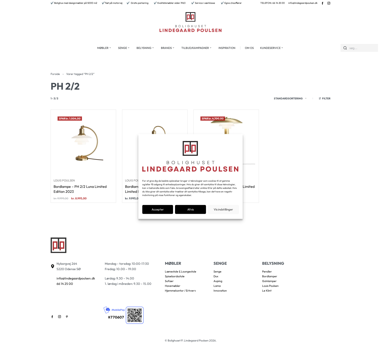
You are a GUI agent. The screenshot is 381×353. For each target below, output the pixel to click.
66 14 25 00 (65, 284)
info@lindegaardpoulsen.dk (303, 2)
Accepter (158, 209)
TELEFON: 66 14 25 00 (272, 2)
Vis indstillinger (223, 209)
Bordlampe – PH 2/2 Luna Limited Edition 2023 (80, 189)
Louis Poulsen (64, 180)
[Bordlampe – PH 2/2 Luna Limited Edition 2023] (83, 142)
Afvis (190, 209)
